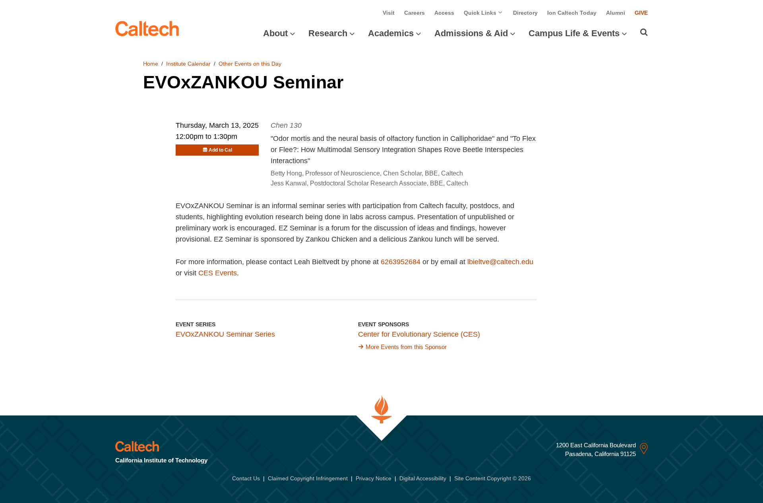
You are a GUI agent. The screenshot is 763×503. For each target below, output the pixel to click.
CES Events (217, 273)
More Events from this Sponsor (406, 346)
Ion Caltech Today (571, 13)
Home (150, 63)
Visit (389, 13)
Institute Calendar (188, 63)
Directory (525, 13)
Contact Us (246, 478)
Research (327, 33)
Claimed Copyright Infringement (308, 478)
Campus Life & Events (574, 33)
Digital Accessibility (422, 478)
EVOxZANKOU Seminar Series (225, 334)
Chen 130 (286, 125)
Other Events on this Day (250, 63)
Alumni (615, 13)
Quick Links (481, 13)
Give (641, 13)
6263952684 (400, 262)
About (275, 33)
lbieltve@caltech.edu (500, 262)
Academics (391, 33)
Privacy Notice (373, 478)
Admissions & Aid (471, 33)
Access (444, 13)
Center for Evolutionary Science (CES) (419, 334)
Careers (414, 13)
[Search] (644, 32)
